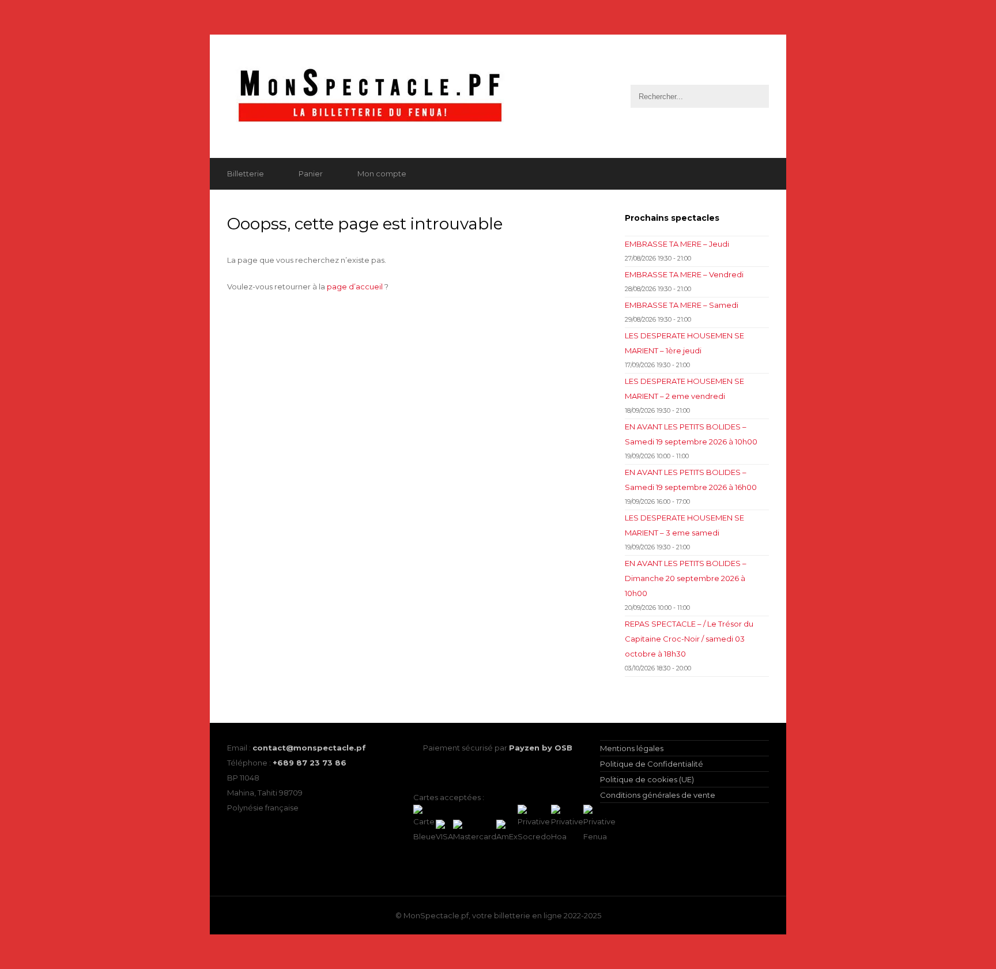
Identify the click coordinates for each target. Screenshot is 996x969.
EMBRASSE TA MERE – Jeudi (677, 243)
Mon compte (381, 173)
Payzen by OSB (540, 747)
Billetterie (245, 173)
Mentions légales (631, 748)
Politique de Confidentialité (651, 763)
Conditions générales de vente (657, 795)
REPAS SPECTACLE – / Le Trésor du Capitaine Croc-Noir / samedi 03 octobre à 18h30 (689, 638)
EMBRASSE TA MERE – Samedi (681, 305)
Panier (311, 173)
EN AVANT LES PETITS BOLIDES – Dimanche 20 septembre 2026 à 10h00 (685, 578)
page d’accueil (355, 286)
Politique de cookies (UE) (647, 779)
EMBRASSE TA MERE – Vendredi (684, 274)
